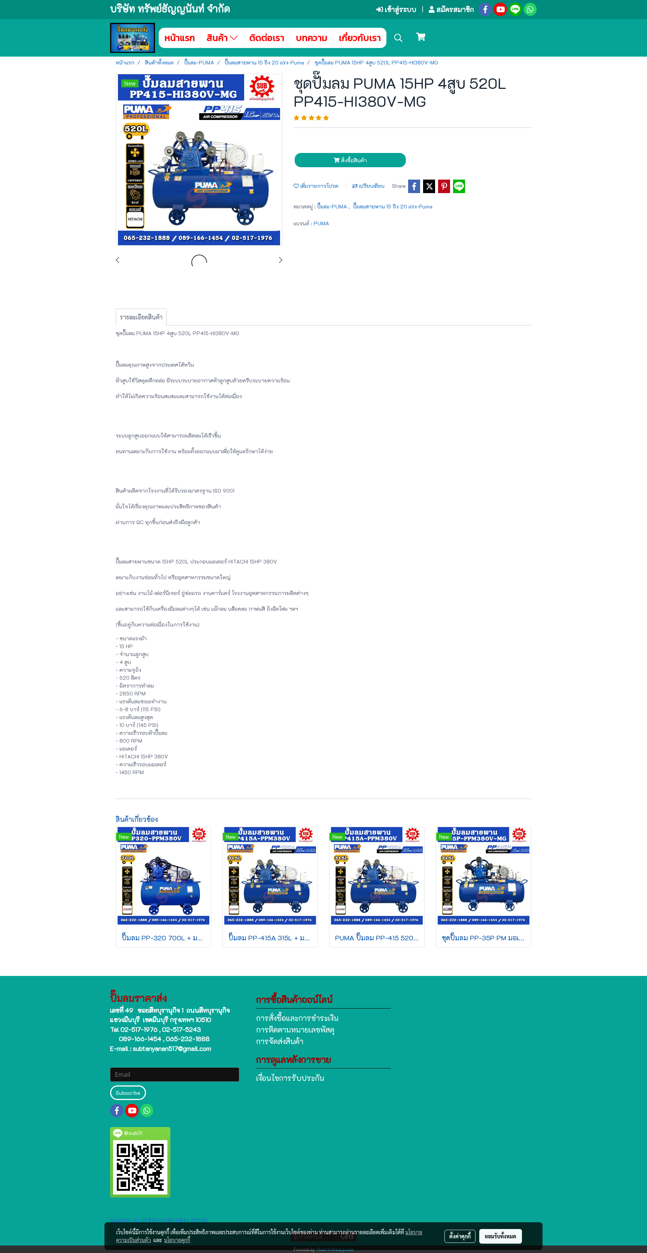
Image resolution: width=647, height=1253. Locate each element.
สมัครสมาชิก (454, 9)
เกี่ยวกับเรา (360, 37)
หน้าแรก (179, 37)
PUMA (321, 223)
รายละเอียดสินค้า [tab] (141, 317)
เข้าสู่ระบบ (399, 9)
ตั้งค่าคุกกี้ (460, 1236)
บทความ (311, 37)
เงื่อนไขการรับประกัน (290, 1078)
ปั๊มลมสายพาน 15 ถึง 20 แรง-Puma (392, 206)
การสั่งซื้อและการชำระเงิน (297, 1018)
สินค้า (218, 37)
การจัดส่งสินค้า (279, 1041)
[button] (398, 38)
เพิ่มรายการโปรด (318, 185)
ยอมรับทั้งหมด (500, 1236)
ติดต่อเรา (266, 37)
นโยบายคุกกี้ (177, 1240)
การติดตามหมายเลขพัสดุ (295, 1029)
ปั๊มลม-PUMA (333, 206)
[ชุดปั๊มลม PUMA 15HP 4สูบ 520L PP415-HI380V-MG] (199, 160)
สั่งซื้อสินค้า (353, 160)
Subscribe (128, 1092)
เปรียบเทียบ (371, 185)
